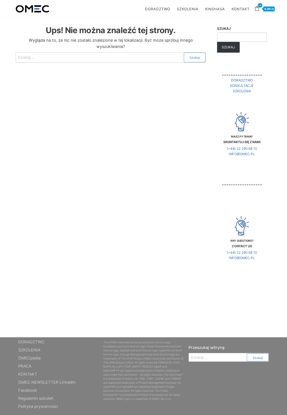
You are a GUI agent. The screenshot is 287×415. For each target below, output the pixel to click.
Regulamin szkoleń (36, 398)
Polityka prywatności (38, 406)
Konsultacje (242, 86)
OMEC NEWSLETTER (38, 382)
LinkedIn (68, 382)
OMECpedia (29, 358)
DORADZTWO (157, 9)
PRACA (24, 366)
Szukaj (224, 28)
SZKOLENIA (187, 9)
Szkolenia (242, 91)
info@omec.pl (242, 154)
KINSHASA (215, 9)
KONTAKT (241, 9)
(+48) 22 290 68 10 (242, 148)
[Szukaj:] (111, 57)
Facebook (27, 390)
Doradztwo (242, 80)
